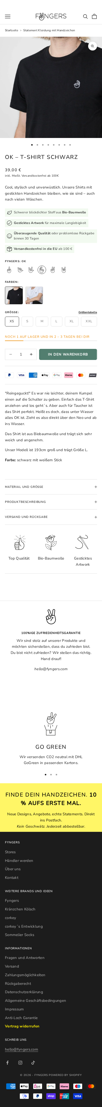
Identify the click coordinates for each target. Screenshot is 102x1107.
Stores (10, 852)
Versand (12, 966)
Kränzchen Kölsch (20, 909)
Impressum (14, 1009)
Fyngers (12, 900)
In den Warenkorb (68, 354)
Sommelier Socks (19, 934)
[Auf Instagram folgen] (20, 1062)
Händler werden (19, 860)
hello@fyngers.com (21, 1049)
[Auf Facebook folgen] (7, 1062)
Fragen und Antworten (25, 957)
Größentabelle (87, 312)
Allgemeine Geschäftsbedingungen (35, 1000)
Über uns (13, 869)
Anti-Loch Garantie (21, 1017)
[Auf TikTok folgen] (33, 1062)
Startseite (11, 30)
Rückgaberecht (18, 983)
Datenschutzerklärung (24, 991)
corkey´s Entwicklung (24, 926)
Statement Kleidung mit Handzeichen (49, 30)
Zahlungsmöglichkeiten (25, 974)
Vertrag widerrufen (22, 1026)
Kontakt (11, 877)
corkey (10, 917)
